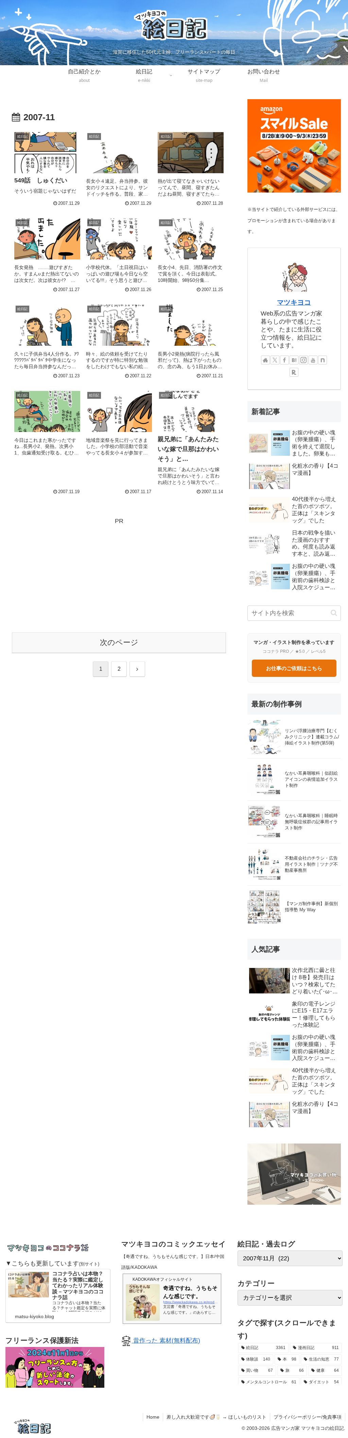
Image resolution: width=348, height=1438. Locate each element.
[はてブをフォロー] (294, 360)
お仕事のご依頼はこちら (294, 668)
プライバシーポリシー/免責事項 (308, 1417)
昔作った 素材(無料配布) (166, 1340)
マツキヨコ (294, 302)
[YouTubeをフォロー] (313, 360)
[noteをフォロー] (322, 360)
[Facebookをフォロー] (284, 360)
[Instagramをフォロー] (303, 360)
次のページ (119, 642)
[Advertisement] (119, 574)
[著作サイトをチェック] (265, 360)
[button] (334, 613)
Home (152, 1417)
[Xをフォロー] (275, 360)
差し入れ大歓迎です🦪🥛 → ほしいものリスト (216, 1417)
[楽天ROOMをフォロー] (294, 372)
